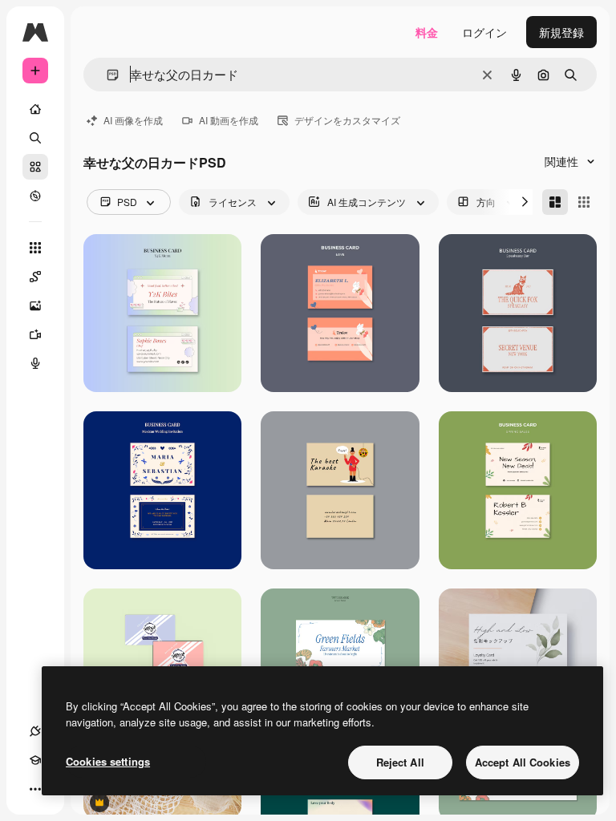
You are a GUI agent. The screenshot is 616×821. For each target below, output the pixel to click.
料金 (426, 32)
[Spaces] (35, 276)
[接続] (35, 731)
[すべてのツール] (35, 248)
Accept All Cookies (522, 762)
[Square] (584, 202)
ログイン (484, 32)
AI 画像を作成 (133, 120)
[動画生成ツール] (35, 334)
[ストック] (35, 167)
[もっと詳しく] (35, 195)
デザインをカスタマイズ (347, 120)
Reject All (400, 762)
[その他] (35, 789)
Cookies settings (108, 761)
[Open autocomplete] (106, 75)
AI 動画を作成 (228, 120)
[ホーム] (35, 109)
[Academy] (35, 760)
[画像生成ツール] (35, 305)
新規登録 (561, 32)
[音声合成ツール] (35, 363)
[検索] (35, 138)
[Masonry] (555, 202)
